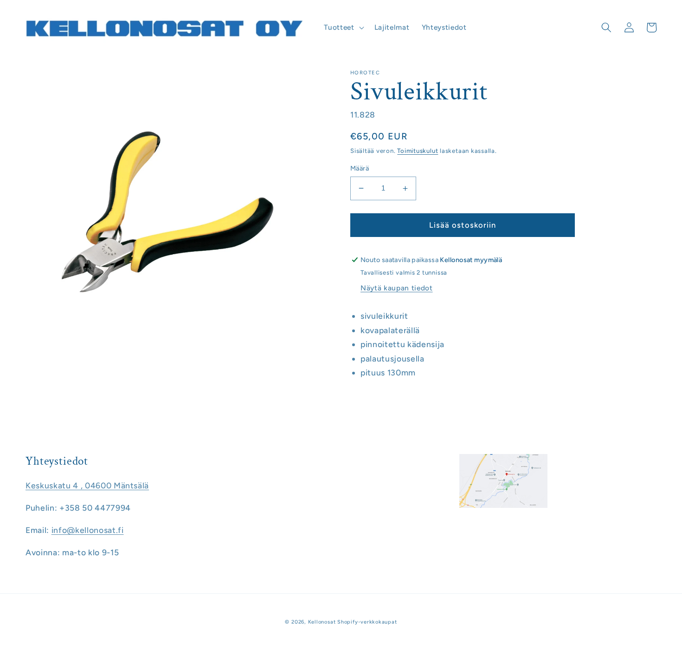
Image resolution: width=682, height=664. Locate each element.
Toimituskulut (417, 150)
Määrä (359, 168)
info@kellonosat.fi (87, 530)
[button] (343, 27)
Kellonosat (322, 622)
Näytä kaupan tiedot (396, 287)
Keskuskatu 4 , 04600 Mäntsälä (87, 485)
